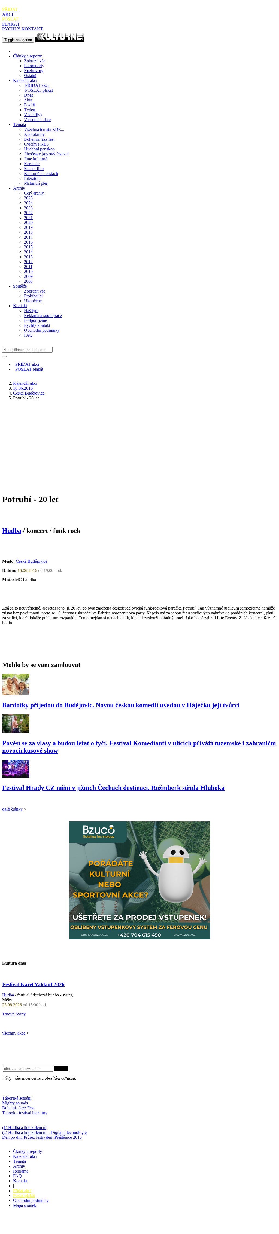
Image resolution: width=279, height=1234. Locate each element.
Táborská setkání (16, 1098)
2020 (28, 222)
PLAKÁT (11, 21)
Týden (29, 109)
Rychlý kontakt (37, 325)
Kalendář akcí (25, 80)
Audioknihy (34, 134)
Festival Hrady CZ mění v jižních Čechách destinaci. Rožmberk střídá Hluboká (113, 787)
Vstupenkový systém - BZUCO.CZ (33, 1229)
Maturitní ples (36, 183)
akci (37, 85)
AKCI (10, 12)
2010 (28, 271)
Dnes (28, 95)
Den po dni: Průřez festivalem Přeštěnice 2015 (42, 1137)
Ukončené (33, 301)
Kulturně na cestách (41, 173)
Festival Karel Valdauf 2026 (33, 984)
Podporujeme (35, 320)
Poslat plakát (24, 1195)
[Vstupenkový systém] (139, 937)
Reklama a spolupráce (43, 315)
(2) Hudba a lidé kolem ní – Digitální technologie (44, 1132)
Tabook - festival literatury (24, 1112)
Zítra (28, 100)
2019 (28, 227)
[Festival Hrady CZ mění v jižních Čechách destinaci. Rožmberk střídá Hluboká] (15, 776)
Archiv (19, 188)
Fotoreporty (34, 65)
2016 (28, 242)
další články (12, 809)
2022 (28, 212)
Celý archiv (34, 193)
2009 (28, 276)
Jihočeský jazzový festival (46, 154)
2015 (28, 247)
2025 (28, 198)
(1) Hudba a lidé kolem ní (24, 1127)
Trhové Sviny (14, 1014)
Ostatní (30, 75)
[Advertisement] (139, 443)
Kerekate (32, 163)
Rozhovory (33, 70)
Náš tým (31, 310)
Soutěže (20, 286)
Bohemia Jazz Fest (18, 1108)
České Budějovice (28, 393)
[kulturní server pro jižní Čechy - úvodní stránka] (59, 39)
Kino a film (34, 168)
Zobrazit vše (34, 61)
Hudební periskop (39, 149)
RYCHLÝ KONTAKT (22, 29)
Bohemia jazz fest (39, 139)
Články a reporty (27, 56)
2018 (28, 232)
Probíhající (33, 296)
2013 (28, 256)
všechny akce (13, 1033)
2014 (28, 252)
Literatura (32, 178)
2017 (28, 237)
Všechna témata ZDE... (44, 129)
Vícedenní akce (37, 119)
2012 (28, 261)
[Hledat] (4, 356)
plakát (39, 90)
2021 (28, 217)
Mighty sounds (15, 1103)
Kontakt (20, 305)
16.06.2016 (23, 388)
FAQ (28, 335)
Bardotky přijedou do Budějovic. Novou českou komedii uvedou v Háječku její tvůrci (121, 705)
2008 (28, 281)
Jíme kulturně (35, 158)
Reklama (20, 1171)
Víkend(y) (33, 114)
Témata (19, 124)
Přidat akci (22, 1190)
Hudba (11, 530)
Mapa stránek (24, 1205)
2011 (28, 266)
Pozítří (29, 105)
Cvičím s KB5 (36, 144)
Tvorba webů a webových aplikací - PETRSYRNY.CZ (91, 1224)
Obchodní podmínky (42, 330)
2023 (28, 207)
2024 (28, 203)
